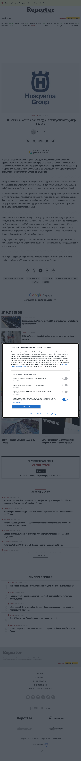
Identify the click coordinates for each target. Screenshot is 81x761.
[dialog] (40, 380)
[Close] (75, 347)
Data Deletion (29, 414)
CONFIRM (26, 407)
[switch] (65, 378)
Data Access (40, 414)
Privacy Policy (51, 414)
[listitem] (40, 374)
